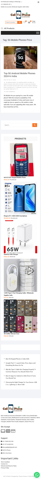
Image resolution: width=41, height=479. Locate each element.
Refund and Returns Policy (8, 466)
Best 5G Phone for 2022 (10, 85)
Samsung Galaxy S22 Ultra (24, 87)
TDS (9, 80)
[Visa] (8, 431)
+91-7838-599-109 (5, 4)
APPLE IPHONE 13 (20, 84)
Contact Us (4, 464)
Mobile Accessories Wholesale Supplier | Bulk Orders (15, 7)
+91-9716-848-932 (7, 444)
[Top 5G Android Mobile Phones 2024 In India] (20, 57)
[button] (37, 475)
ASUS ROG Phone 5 (30, 84)
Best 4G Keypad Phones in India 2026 (17, 359)
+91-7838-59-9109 (7, 441)
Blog (14, 80)
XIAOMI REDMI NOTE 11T (12, 89)
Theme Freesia (23, 476)
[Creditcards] (13, 431)
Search (19, 22)
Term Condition (5, 462)
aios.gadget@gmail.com (9, 447)
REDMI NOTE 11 (12, 87)
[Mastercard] (3, 431)
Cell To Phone (6, 450)
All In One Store (6, 453)
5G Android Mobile (11, 82)
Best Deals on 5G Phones (24, 85)
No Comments (11, 91)
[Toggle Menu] (37, 33)
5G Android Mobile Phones (24, 82)
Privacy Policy (5, 468)
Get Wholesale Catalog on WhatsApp (10, 1)
